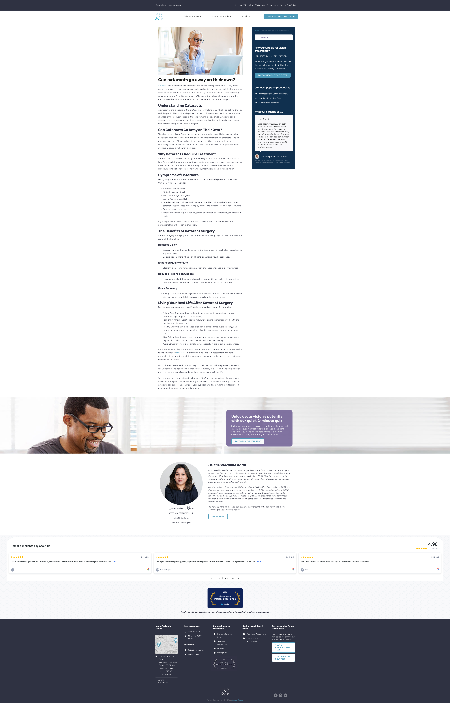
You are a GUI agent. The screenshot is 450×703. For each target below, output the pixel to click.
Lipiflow (220, 648)
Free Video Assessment (256, 634)
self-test (180, 352)
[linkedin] (285, 695)
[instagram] (280, 695)
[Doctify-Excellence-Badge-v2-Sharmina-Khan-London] (224, 657)
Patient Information (196, 650)
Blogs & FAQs (193, 654)
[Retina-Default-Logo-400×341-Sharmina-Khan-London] (159, 13)
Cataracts (162, 85)
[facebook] (276, 695)
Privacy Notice (237, 700)
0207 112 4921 (194, 632)
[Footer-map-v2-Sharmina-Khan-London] (166, 636)
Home (257, 31)
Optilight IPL (222, 653)
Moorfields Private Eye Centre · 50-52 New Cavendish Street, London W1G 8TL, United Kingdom (168, 668)
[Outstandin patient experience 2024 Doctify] (225, 589)
